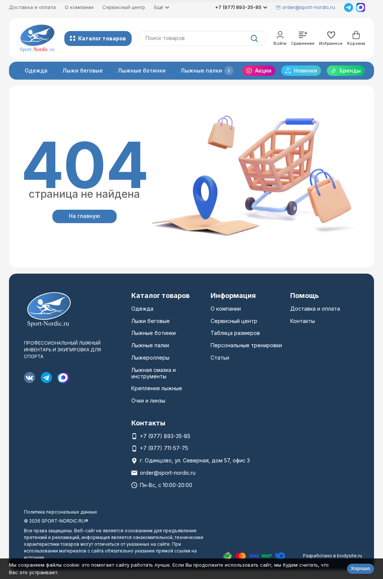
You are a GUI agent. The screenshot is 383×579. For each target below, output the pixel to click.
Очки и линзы (148, 400)
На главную (84, 216)
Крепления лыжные (156, 388)
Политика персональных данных (60, 512)
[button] (228, 70)
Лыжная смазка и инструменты (153, 373)
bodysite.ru (349, 555)
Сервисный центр (123, 7)
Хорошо (360, 568)
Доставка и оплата (32, 7)
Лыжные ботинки (142, 70)
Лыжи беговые (82, 70)
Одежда (36, 70)
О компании (79, 7)
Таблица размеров (235, 333)
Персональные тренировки (246, 345)
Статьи (220, 357)
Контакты (302, 321)
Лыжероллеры (150, 357)
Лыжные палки (201, 70)
